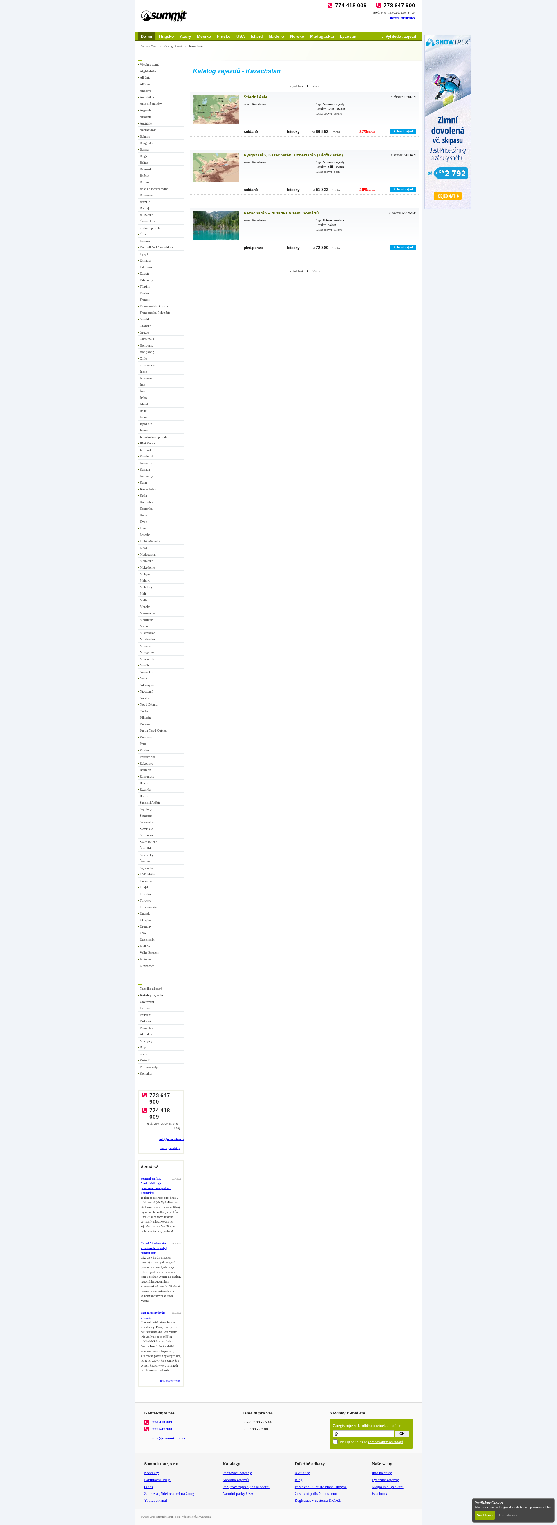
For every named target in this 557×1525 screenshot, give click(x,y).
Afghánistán (148, 71)
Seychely (146, 809)
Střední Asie (255, 97)
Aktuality (146, 1034)
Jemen (144, 430)
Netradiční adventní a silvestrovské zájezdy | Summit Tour (154, 1248)
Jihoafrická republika (154, 437)
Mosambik (147, 659)
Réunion (145, 769)
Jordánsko (146, 450)
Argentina (146, 110)
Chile (143, 358)
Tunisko (145, 894)
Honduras (146, 345)
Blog (143, 1047)
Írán (142, 391)
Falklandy (146, 280)
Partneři (145, 1060)
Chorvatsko (147, 365)
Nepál (144, 678)
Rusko (144, 783)
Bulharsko (146, 215)
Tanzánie (146, 881)
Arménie (145, 116)
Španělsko (146, 848)
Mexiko (204, 36)
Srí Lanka (146, 835)
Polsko (144, 750)
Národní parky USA (238, 1493)
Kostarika (146, 508)
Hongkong (147, 352)
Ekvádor (145, 260)
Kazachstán (148, 489)
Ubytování (147, 1001)
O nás (143, 1054)
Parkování (146, 1021)
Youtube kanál (155, 1500)
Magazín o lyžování (388, 1487)
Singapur (146, 815)
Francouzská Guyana (154, 306)
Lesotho (145, 534)
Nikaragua (147, 685)
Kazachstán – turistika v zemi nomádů (281, 213)
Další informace (508, 1515)
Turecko (145, 900)
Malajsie (145, 574)
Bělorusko (146, 169)
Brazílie (145, 201)
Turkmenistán (149, 907)
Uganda (145, 913)
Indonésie (146, 378)
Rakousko (146, 763)
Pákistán (145, 717)
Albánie (145, 77)
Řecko (144, 796)
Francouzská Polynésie (155, 312)
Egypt (144, 254)
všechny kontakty (170, 1148)
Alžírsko (145, 84)
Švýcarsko (147, 868)
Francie (145, 299)
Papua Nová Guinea (153, 730)
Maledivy (146, 587)
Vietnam (145, 959)
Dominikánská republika (156, 247)
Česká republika (150, 228)
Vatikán (145, 946)
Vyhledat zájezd (401, 36)
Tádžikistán (147, 874)
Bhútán (144, 175)
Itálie (143, 410)
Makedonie (147, 567)
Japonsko (146, 424)
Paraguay (146, 737)
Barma (144, 149)
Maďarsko (146, 561)
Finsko (224, 36)
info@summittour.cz (402, 17)
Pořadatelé (147, 1028)
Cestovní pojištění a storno (316, 1493)
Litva (143, 547)
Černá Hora (147, 221)
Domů (146, 36)
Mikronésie (147, 632)
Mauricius (146, 619)
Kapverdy (146, 476)
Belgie (144, 156)
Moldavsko (147, 639)
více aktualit (173, 1381)
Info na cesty (382, 1473)
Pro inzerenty (149, 1067)
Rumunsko (147, 776)
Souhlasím (485, 1515)
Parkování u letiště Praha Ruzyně (321, 1487)
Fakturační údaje (157, 1480)
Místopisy (146, 1041)
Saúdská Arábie (150, 802)
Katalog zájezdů (173, 46)
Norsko (297, 36)
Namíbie (145, 665)
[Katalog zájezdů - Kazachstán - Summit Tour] (216, 109)
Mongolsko (147, 652)
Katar (143, 482)
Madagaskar (322, 36)
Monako (145, 646)
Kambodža (147, 456)
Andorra (145, 90)
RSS (162, 1381)
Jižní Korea (147, 443)
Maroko (145, 606)
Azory (185, 36)
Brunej (144, 208)
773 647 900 (399, 5)
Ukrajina (145, 920)
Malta (143, 600)
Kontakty (146, 1073)
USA (240, 36)
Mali (143, 593)
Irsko (143, 397)
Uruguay (146, 926)
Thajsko (166, 36)
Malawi (145, 580)
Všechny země (149, 64)
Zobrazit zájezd (403, 131)
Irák (142, 384)
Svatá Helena (148, 841)
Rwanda (145, 789)
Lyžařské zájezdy (385, 1480)
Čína (143, 234)
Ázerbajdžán (148, 129)
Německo (146, 672)
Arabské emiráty (151, 103)
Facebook (379, 1493)
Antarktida (147, 97)
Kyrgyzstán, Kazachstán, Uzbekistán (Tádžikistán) (293, 155)
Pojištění (145, 1014)
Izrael (143, 417)
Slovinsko (146, 828)
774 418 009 (351, 5)
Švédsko (145, 861)
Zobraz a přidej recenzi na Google (170, 1493)
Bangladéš (146, 143)
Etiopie (144, 273)
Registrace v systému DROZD (318, 1500)
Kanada (145, 469)
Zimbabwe (147, 965)
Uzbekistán (147, 939)
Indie (143, 371)
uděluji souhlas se (371, 1442)
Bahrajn (145, 136)
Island (257, 36)
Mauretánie (147, 613)
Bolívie (144, 182)
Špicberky (146, 855)
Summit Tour (148, 46)
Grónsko (145, 325)
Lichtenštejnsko (150, 541)
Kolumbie (146, 502)
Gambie (145, 319)
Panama (145, 724)
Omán (144, 711)
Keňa (143, 495)
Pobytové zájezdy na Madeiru (246, 1487)
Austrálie (146, 123)
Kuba (143, 515)
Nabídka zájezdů (151, 988)
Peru (143, 743)
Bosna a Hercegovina (154, 188)
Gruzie (144, 332)
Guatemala (147, 338)
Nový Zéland (149, 704)
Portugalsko (148, 756)
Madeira (276, 36)
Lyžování (349, 36)
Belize (144, 162)
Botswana (146, 195)
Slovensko (147, 822)
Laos (143, 528)
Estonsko (146, 267)
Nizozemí (146, 691)
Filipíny (145, 286)
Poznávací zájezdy (237, 1473)
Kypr (143, 521)
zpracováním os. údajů (385, 1442)
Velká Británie (149, 952)
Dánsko (145, 241)
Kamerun (146, 463)
